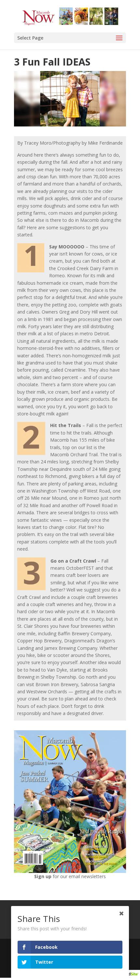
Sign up (43, 876)
